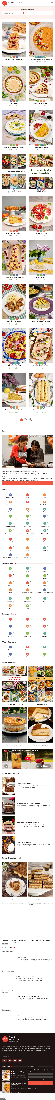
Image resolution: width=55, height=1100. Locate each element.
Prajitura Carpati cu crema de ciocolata (27, 996)
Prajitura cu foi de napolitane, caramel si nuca (14, 941)
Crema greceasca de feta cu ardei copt (41, 59)
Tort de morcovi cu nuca (23, 842)
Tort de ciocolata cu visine (24, 783)
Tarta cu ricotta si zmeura (41, 103)
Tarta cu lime (14, 103)
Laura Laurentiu (32, 1092)
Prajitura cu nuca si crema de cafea (40, 940)
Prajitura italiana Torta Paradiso (14, 410)
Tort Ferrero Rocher (22, 957)
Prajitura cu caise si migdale (14, 233)
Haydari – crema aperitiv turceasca (14, 147)
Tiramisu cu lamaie (41, 277)
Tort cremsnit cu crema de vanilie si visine (28, 822)
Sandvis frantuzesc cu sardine (41, 366)
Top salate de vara (41, 192)
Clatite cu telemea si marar (41, 410)
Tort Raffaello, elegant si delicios (25, 977)
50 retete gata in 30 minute (14, 704)
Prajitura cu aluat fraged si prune (14, 59)
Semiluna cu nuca (14, 900)
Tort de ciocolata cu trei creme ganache (28, 803)
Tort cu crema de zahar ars (40, 745)
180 (30, 420)
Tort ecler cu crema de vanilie (14, 745)
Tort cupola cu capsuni (40, 233)
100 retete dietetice (41, 704)
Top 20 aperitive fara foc (14, 192)
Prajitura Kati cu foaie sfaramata (25, 1016)
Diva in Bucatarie (15, 2)
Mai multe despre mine (27, 483)
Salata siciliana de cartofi (14, 366)
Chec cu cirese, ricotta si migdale (14, 277)
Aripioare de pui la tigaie (14, 321)
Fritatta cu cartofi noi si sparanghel (41, 321)
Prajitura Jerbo (40, 900)
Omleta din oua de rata (41, 147)
